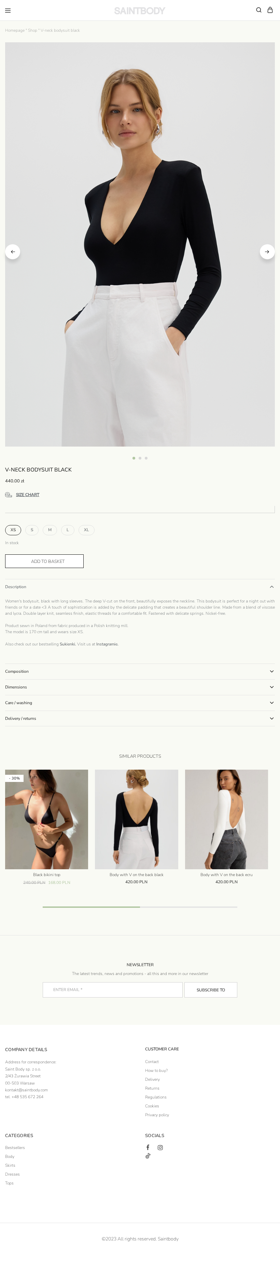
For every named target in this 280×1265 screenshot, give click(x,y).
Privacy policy (157, 1115)
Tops (9, 1183)
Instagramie (106, 644)
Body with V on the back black (137, 874)
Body (9, 1156)
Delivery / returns (20, 718)
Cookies (152, 1106)
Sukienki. (68, 644)
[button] (13, 530)
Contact (152, 1061)
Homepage (15, 30)
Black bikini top (46, 874)
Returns (152, 1088)
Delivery (152, 1079)
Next (267, 251)
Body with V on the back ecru (226, 874)
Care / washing (18, 703)
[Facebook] (148, 1148)
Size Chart (27, 494)
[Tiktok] (148, 1157)
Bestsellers (15, 1147)
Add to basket (48, 561)
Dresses (12, 1174)
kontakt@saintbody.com (26, 1090)
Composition (17, 671)
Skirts (10, 1165)
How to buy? (156, 1070)
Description (15, 587)
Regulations (156, 1097)
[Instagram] (160, 1149)
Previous (12, 251)
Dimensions (16, 687)
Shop (32, 30)
